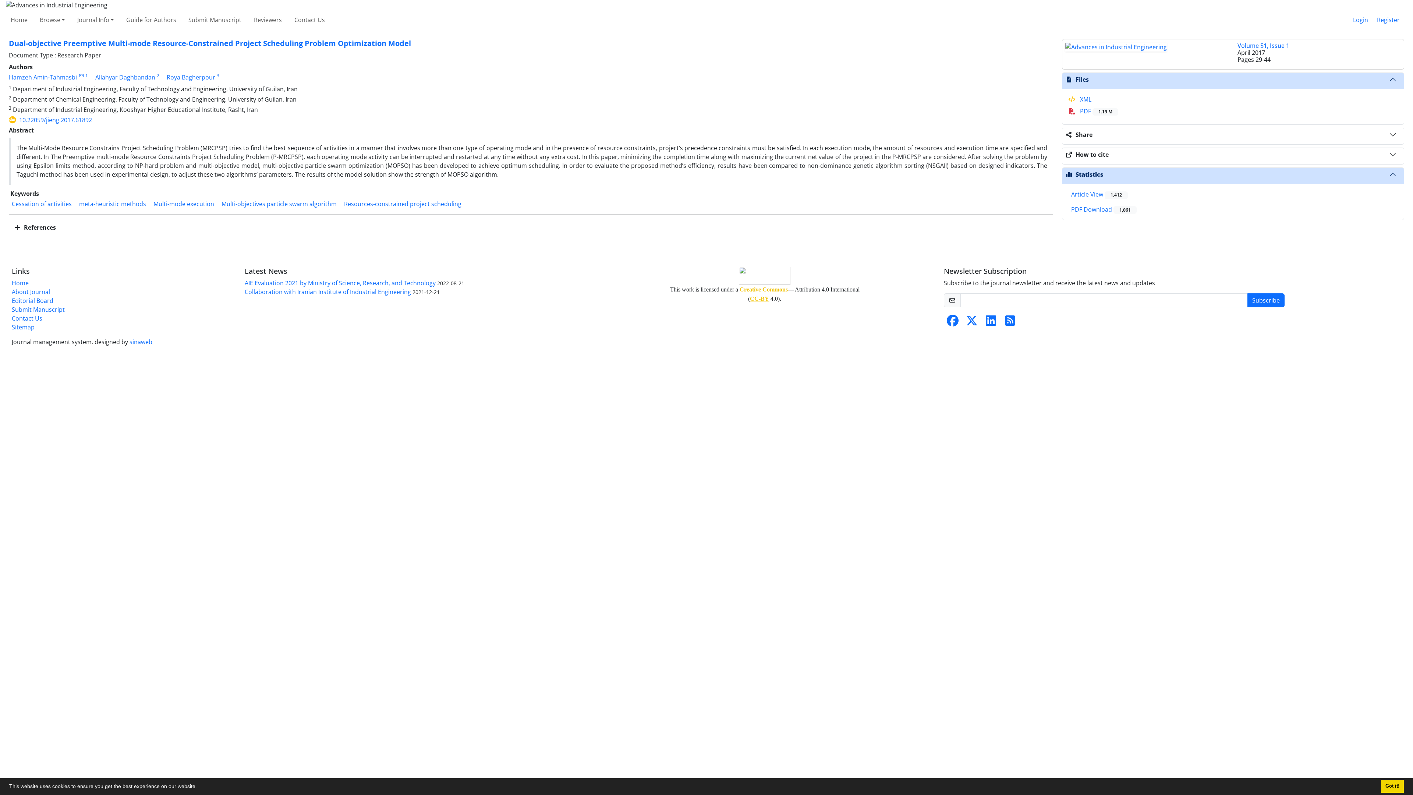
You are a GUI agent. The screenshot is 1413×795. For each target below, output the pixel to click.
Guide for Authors (151, 20)
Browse (50, 20)
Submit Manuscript (214, 20)
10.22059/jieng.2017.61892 (55, 120)
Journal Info (93, 20)
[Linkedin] (991, 323)
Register (1388, 20)
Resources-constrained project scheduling (402, 204)
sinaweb (141, 342)
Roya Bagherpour (191, 77)
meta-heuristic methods (112, 204)
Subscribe (1266, 300)
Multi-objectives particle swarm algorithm (279, 204)
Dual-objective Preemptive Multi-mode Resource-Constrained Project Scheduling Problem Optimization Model (210, 43)
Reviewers (268, 20)
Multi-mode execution (183, 204)
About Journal (31, 292)
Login (1360, 20)
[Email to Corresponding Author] (81, 76)
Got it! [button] (1392, 786)
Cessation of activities (42, 204)
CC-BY (759, 299)
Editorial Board (32, 301)
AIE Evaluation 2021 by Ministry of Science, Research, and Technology (340, 283)
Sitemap (23, 327)
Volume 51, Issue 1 (1263, 46)
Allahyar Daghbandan (125, 77)
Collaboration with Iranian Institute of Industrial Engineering (328, 292)
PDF (1095, 111)
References (39, 227)
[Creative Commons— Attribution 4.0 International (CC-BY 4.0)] (764, 276)
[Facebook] (953, 323)
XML (1085, 99)
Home (19, 20)
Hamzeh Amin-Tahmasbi (43, 77)
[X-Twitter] (972, 323)
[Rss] (1010, 323)
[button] (199, 787)
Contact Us (309, 20)
